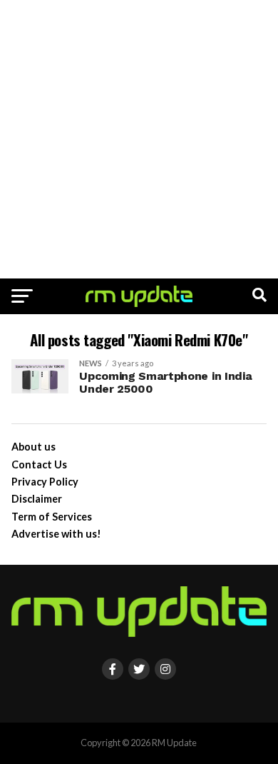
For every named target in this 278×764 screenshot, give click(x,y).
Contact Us (39, 464)
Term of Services (51, 517)
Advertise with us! (56, 534)
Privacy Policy (44, 482)
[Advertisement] (139, 139)
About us (33, 447)
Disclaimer (36, 499)
